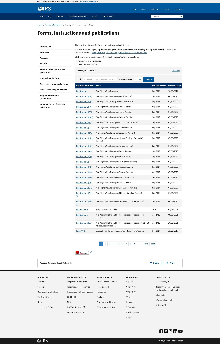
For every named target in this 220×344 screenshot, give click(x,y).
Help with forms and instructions (49, 97)
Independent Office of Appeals (80, 292)
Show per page (125, 79)
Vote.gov (160, 305)
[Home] (44, 8)
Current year (46, 46)
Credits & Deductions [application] (78, 16)
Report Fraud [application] (108, 16)
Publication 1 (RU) (84, 167)
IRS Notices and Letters (107, 281)
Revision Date (159, 85)
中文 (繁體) (131, 292)
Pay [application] (49, 16)
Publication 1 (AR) (84, 96)
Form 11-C (80, 231)
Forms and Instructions (53, 25)
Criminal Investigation (106, 302)
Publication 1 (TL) (84, 177)
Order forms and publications (53, 89)
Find (79, 79)
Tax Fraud (101, 297)
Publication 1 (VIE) (84, 188)
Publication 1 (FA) (84, 107)
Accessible (45, 58)
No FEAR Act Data (74, 307)
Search (181, 16)
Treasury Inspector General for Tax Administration (168, 288)
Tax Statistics (43, 297)
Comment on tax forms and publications (52, 106)
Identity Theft (103, 286)
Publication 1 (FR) (84, 112)
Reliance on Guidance (76, 312)
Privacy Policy (164, 341)
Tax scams (101, 292)
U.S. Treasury (161, 281)
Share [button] (156, 263)
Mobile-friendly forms (50, 78)
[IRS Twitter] (166, 332)
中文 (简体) (131, 286)
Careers (40, 286)
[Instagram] (170, 331)
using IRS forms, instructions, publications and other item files (119, 52)
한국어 (129, 297)
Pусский (130, 302)
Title (98, 85)
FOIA (69, 302)
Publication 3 (82, 209)
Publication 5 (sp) (84, 223)
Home (40, 25)
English (153, 9)
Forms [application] (94, 16)
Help (134, 9)
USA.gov (159, 295)
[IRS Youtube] (180, 331)
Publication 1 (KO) (84, 146)
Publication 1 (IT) (83, 127)
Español (129, 281)
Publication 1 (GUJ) (84, 117)
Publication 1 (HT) (84, 122)
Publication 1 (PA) (84, 151)
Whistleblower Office (106, 307)
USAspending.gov (163, 300)
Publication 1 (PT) (84, 161)
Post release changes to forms (54, 84)
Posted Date (174, 85)
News (143, 9)
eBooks (43, 63)
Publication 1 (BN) (84, 101)
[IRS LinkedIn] (175, 332)
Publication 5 (82, 215)
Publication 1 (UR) (84, 182)
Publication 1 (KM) (84, 138)
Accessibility (177, 341)
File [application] (41, 16)
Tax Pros (167, 9)
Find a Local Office (45, 307)
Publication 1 (82, 91)
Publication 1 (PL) (84, 156)
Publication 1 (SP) (84, 172)
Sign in (178, 9)
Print (172, 263)
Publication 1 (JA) (84, 133)
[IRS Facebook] (161, 331)
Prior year (44, 52)
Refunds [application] (60, 16)
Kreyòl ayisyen (132, 312)
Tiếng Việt (130, 307)
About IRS (41, 281)
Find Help (176, 70)
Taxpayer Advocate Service (78, 286)
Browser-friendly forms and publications (52, 71)
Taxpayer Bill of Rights (77, 281)
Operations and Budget (47, 292)
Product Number (84, 85)
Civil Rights (72, 297)
